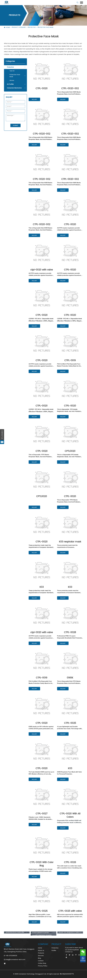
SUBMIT (15, 125)
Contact (41, 961)
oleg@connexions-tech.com (15, 959)
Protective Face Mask (45, 27)
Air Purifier (10, 84)
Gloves (12, 80)
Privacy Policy (42, 966)
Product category (19, 27)
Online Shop (42, 963)
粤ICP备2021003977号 (67, 974)
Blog (39, 958)
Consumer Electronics (14, 88)
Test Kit (12, 71)
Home (8, 27)
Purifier (54, 950)
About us (41, 950)
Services (41, 956)
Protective (32, 27)
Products (41, 953)
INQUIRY (34, 99)
